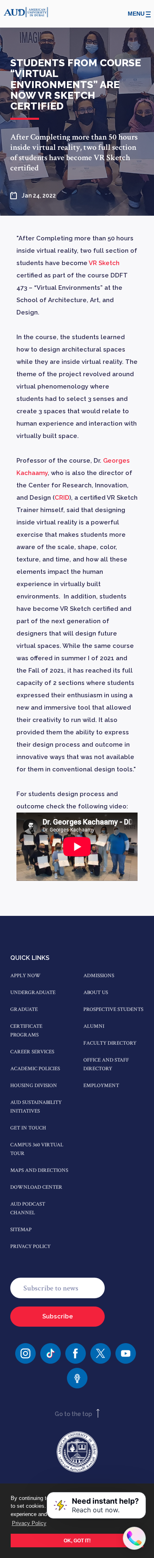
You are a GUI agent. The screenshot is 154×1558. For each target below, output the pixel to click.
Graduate (24, 1009)
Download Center (36, 1187)
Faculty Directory (109, 1043)
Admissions (98, 975)
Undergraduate (32, 992)
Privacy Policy (30, 1246)
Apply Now (25, 975)
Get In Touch (28, 1128)
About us (95, 992)
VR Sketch (104, 263)
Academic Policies (35, 1068)
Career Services (32, 1051)
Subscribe (57, 1316)
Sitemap (21, 1229)
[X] (100, 1353)
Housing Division (33, 1085)
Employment (101, 1085)
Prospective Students (113, 1009)
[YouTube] (125, 1353)
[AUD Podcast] (77, 1378)
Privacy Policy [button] (29, 1523)
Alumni (93, 1026)
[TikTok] (50, 1353)
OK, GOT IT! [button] (77, 1540)
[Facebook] (75, 1353)
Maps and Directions (39, 1170)
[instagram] (25, 1353)
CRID (62, 497)
